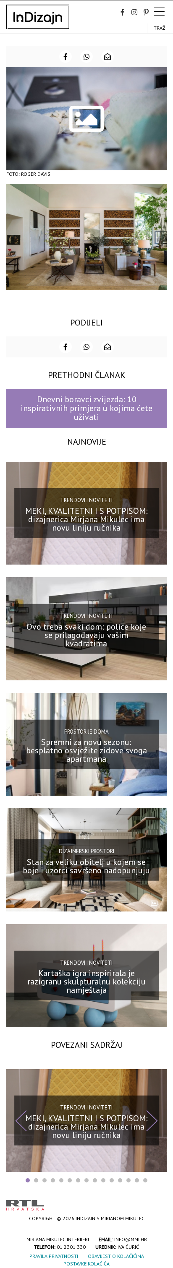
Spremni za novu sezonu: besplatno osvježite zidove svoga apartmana (86, 750)
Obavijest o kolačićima (116, 1256)
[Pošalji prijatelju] (107, 56)
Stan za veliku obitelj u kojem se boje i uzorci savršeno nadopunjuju (86, 865)
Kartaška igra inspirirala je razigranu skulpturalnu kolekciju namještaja (86, 981)
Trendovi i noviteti (86, 500)
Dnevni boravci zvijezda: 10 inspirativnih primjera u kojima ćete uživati (86, 408)
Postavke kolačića (86, 1263)
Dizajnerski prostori (86, 851)
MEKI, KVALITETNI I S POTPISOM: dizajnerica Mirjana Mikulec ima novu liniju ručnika (86, 519)
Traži (160, 28)
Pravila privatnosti (53, 1256)
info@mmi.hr (130, 1239)
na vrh (158, 1202)
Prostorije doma (86, 731)
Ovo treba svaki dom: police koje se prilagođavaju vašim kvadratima (86, 634)
